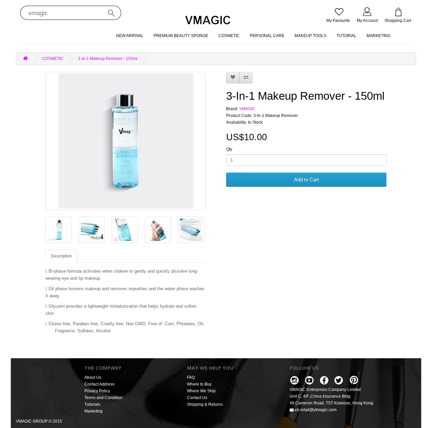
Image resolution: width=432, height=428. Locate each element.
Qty (229, 149)
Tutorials (92, 404)
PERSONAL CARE (267, 35)
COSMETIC (229, 35)
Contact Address (99, 384)
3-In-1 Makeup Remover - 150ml (107, 58)
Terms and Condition (103, 397)
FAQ (191, 377)
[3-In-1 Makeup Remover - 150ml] (126, 141)
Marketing (93, 411)
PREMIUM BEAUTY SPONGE (181, 35)
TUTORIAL (346, 35)
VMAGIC (247, 108)
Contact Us (197, 397)
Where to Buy (199, 384)
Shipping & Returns (205, 404)
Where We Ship (201, 391)
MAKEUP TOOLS (310, 35)
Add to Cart (306, 179)
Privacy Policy (97, 391)
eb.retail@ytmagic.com (315, 409)
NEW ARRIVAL (129, 35)
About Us (92, 377)
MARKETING (378, 35)
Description (61, 256)
